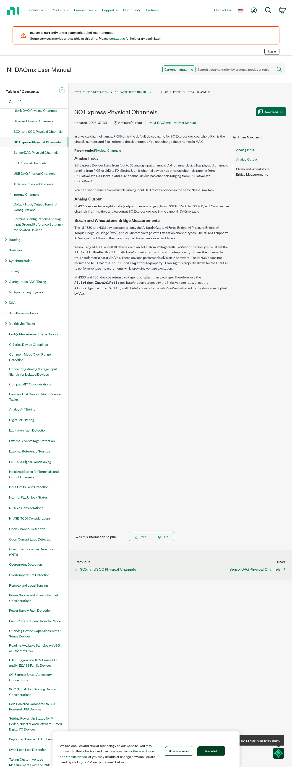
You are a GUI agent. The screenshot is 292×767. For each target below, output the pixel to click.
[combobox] (217, 69)
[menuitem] (38, 11)
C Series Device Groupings (28, 344)
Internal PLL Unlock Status (28, 497)
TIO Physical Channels (30, 162)
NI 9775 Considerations (26, 507)
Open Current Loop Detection (30, 539)
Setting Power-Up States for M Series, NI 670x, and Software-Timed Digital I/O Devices (35, 723)
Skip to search (47, 41)
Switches (15, 249)
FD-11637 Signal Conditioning (30, 461)
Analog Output (246, 159)
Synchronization (20, 260)
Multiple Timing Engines (26, 291)
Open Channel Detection (27, 528)
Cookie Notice (76, 756)
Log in (272, 51)
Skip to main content (17, 41)
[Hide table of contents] (62, 90)
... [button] (156, 92)
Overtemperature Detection (29, 574)
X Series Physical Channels (33, 183)
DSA (12, 302)
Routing (14, 239)
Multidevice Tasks (22, 323)
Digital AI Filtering (21, 419)
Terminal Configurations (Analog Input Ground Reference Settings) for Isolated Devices (38, 224)
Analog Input (245, 149)
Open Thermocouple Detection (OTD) (31, 551)
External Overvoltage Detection (32, 440)
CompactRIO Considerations (30, 384)
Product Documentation (91, 92)
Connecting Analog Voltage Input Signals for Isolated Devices (33, 371)
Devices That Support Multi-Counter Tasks (35, 396)
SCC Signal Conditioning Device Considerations (32, 691)
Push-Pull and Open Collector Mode (35, 620)
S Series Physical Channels (33, 120)
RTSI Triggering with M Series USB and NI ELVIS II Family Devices (33, 662)
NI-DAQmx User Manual (131, 92)
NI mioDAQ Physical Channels (35, 110)
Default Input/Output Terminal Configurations (35, 207)
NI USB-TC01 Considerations (30, 518)
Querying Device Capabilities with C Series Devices (35, 633)
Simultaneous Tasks (23, 312)
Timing (14, 270)
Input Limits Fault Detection (29, 486)
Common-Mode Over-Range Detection (30, 357)
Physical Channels (107, 150)
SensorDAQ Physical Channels (36, 152)
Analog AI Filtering (22, 409)
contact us (117, 38)
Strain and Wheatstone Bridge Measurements (252, 171)
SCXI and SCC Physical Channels (38, 131)
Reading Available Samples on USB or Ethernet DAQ (34, 648)
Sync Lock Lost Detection (28, 749)
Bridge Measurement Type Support (34, 333)
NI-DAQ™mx (162, 122)
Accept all (211, 750)
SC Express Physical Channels (37, 141)
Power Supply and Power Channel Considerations (33, 598)
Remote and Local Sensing (28, 585)
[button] (192, 70)
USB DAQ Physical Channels (34, 173)
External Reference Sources (29, 451)
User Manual (186, 122)
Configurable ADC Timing (27, 281)
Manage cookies (179, 750)
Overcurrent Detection (25, 564)
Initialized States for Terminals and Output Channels (34, 474)
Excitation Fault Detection (28, 430)
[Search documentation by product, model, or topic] (279, 69)
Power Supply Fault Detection (30, 610)
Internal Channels (26, 194)
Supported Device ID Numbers (31, 738)
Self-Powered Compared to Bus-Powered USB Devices (32, 706)
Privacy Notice (143, 751)
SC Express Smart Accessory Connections (30, 677)
